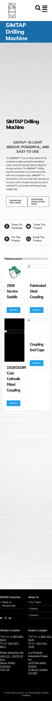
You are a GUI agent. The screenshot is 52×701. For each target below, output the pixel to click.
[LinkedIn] (10, 618)
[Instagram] (5, 618)
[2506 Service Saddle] (14, 272)
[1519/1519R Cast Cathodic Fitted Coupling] (14, 340)
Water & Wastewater (9, 604)
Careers (34, 615)
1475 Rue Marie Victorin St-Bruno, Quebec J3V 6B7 (38, 668)
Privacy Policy (34, 692)
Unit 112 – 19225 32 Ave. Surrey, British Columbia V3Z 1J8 (11, 662)
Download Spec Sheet (15, 201)
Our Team (35, 602)
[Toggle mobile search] (37, 9)
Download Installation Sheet (38, 201)
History (34, 608)
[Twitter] (1, 618)
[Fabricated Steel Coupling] (38, 272)
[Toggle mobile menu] (44, 9)
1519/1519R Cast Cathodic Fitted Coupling (16, 378)
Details (13, 310)
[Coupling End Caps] (38, 328)
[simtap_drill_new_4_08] (26, 79)
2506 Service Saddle (12, 291)
